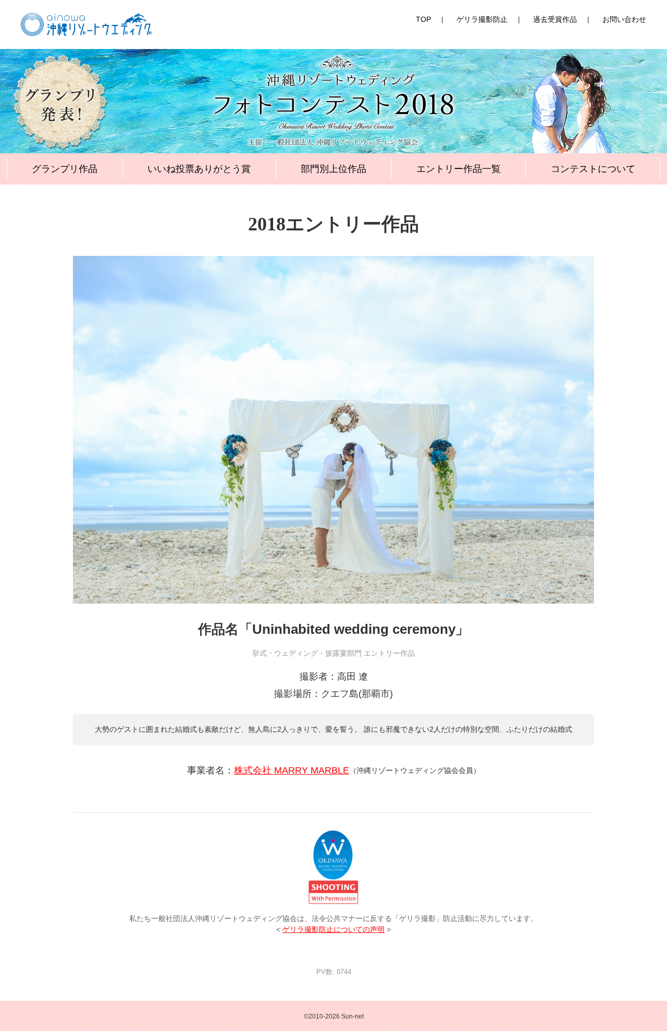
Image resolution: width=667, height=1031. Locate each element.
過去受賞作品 (555, 19)
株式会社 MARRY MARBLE (291, 770)
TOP (423, 19)
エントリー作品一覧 (458, 169)
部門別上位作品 (333, 169)
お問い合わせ (624, 19)
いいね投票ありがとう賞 (199, 169)
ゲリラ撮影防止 (482, 19)
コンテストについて (593, 169)
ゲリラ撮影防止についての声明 (333, 930)
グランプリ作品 (64, 169)
